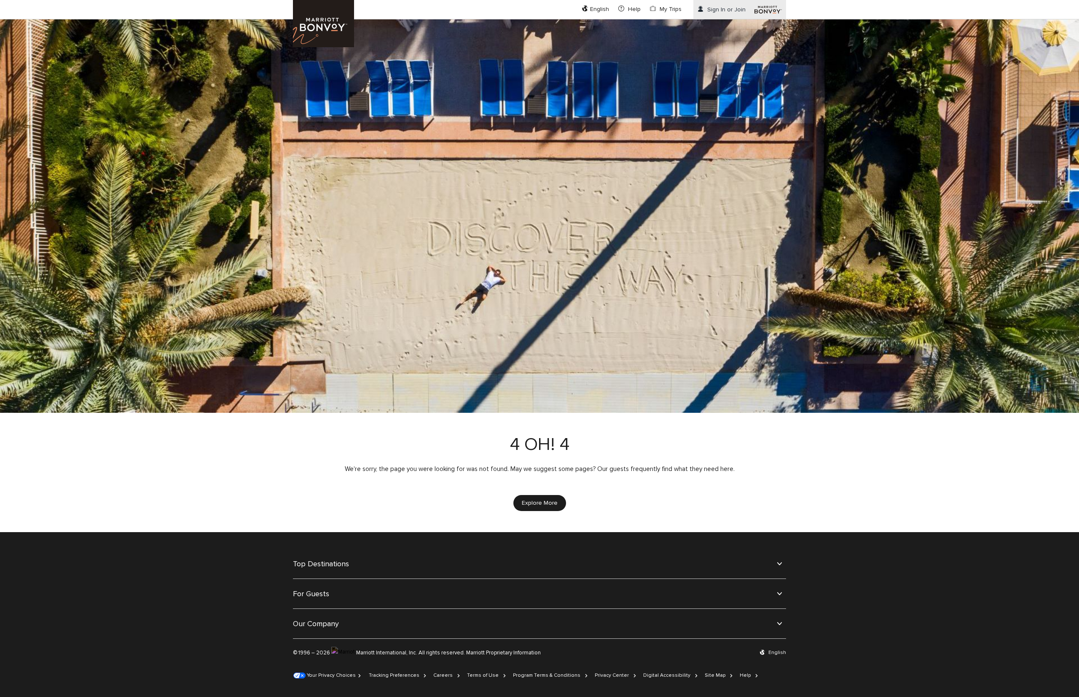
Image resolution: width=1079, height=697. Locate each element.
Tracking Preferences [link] (394, 675)
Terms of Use (483, 675)
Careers (443, 675)
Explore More (540, 502)
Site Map (715, 675)
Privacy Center (612, 675)
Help (745, 675)
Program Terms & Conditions (546, 675)
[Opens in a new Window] (768, 9)
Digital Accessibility (666, 675)
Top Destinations (321, 563)
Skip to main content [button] (28, 4)
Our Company (316, 623)
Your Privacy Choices (331, 675)
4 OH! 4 (539, 444)
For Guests (311, 593)
